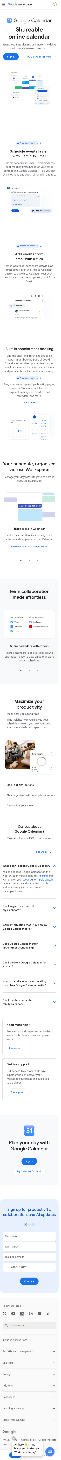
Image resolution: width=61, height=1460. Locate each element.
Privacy (6, 1443)
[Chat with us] (49, 1451)
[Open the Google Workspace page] (20, 4)
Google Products (47, 1443)
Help (5, 1448)
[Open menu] (4, 4)
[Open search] (54, 4)
